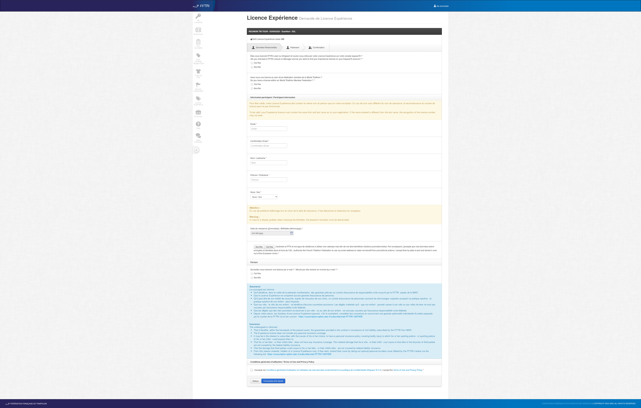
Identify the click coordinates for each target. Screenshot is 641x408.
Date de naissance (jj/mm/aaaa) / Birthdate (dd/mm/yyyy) (276, 228)
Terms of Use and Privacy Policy (407, 369)
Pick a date (291, 233)
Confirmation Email (259, 141)
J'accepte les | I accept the (339, 369)
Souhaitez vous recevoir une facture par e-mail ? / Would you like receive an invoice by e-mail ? (294, 269)
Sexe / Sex (255, 192)
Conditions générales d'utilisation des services (567, 403)
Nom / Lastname (258, 158)
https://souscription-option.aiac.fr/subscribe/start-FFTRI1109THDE (331, 316)
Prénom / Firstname (259, 175)
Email (253, 123)
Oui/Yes (257, 62)
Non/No (257, 66)
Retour (256, 380)
